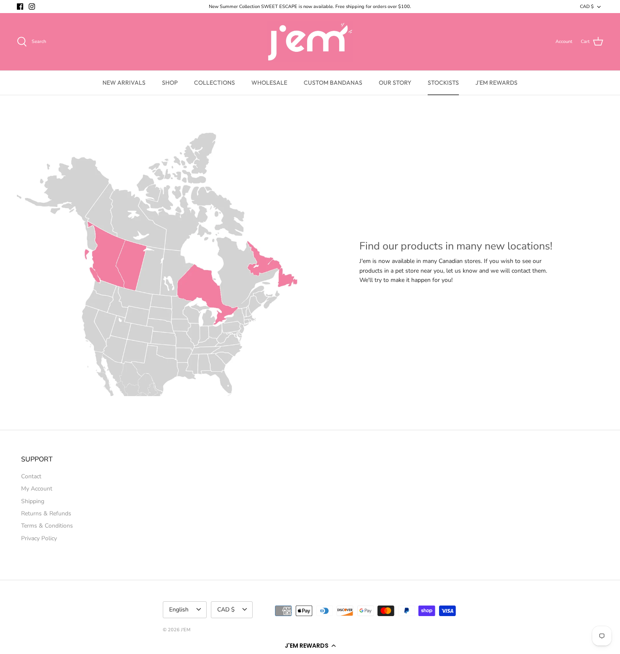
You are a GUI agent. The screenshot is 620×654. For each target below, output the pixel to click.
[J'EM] (310, 41)
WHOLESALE (269, 82)
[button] (310, 645)
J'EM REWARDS (496, 82)
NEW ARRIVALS (124, 82)
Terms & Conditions (47, 526)
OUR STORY (395, 82)
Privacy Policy (39, 538)
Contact (31, 476)
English (179, 610)
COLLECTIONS (214, 82)
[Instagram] (32, 6)
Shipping (32, 501)
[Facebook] (20, 6)
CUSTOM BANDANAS (333, 82)
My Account (36, 489)
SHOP (170, 82)
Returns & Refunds (46, 513)
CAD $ (587, 6)
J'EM (186, 630)
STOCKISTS (443, 82)
